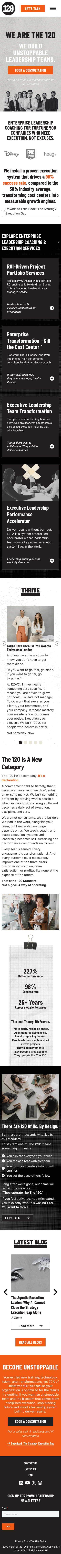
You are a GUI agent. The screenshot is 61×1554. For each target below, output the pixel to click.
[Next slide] (57, 643)
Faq (30, 1475)
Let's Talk (32, 8)
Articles (30, 1469)
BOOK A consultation (30, 70)
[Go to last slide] (4, 643)
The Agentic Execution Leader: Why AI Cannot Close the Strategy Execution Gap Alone (28, 1304)
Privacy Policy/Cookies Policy (30, 1541)
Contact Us (30, 1463)
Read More (26, 1326)
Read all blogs (30, 1342)
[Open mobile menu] (53, 8)
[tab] (20, 742)
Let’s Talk (12, 1218)
